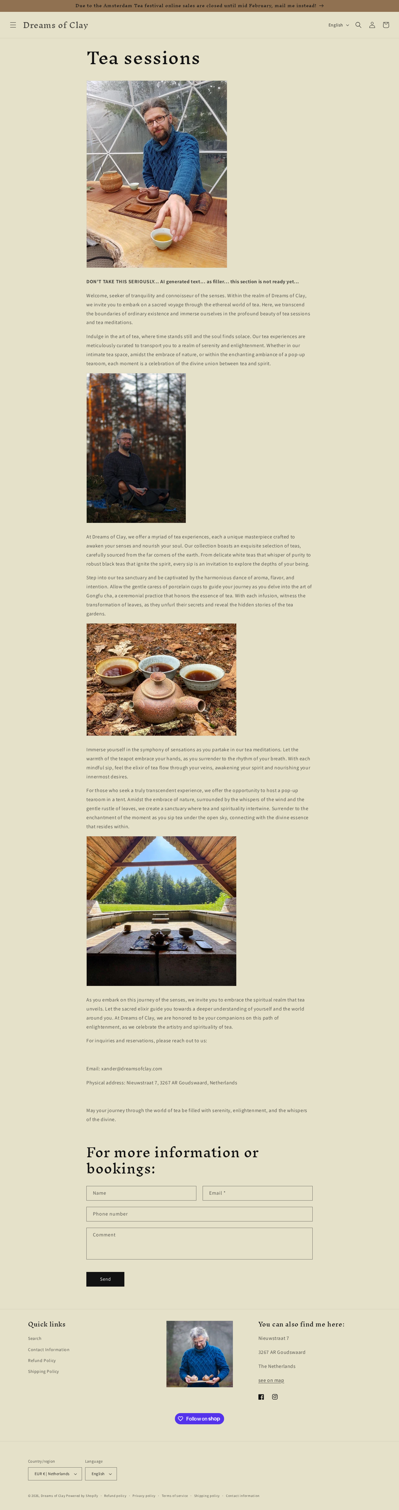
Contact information (243, 1495)
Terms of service (175, 1495)
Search (35, 1338)
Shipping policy (207, 1495)
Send (105, 1279)
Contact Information (49, 1349)
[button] (13, 25)
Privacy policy (144, 1495)
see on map (271, 1380)
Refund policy (115, 1495)
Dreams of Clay (53, 1495)
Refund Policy (42, 1360)
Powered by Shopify (82, 1495)
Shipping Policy (43, 1371)
